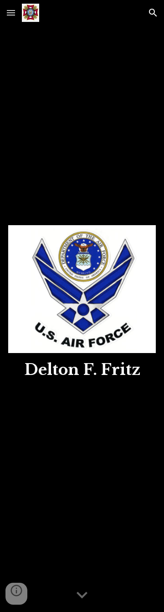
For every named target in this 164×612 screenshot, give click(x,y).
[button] (11, 12)
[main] (82, 370)
